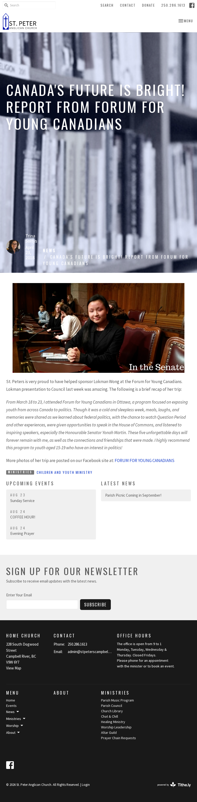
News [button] (10, 711)
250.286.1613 (173, 5)
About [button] (10, 732)
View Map (13, 668)
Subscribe (95, 604)
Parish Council (111, 705)
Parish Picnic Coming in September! (133, 495)
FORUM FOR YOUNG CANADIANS (144, 460)
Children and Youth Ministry (65, 472)
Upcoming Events (30, 483)
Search (107, 5)
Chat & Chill (109, 716)
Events (11, 705)
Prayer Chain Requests (118, 738)
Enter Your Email (19, 595)
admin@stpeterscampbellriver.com (90, 651)
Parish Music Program (117, 700)
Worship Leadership (116, 727)
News (49, 250)
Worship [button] (12, 725)
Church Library (112, 711)
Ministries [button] (13, 718)
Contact (128, 5)
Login (86, 785)
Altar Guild (109, 732)
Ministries (115, 693)
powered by (170, 789)
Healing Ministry (113, 721)
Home (10, 700)
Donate (148, 5)
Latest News (118, 483)
